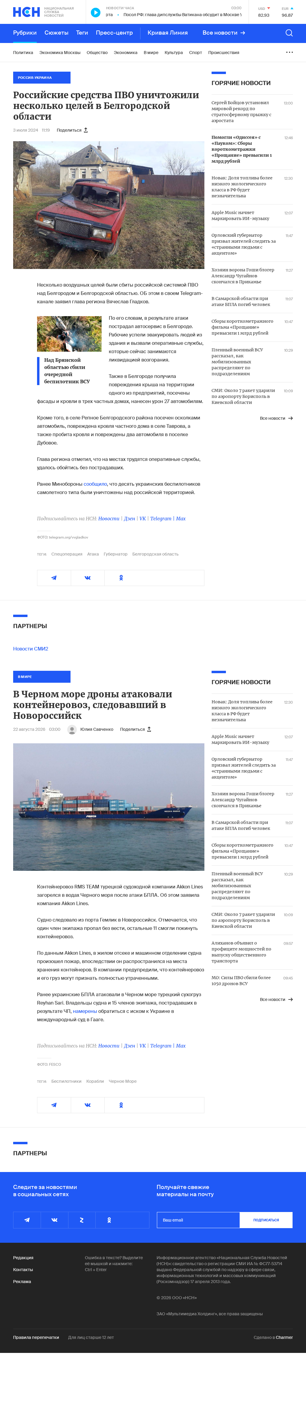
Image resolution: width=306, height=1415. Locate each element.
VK (143, 519)
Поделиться (69, 130)
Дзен (129, 519)
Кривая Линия (168, 32)
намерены (85, 1011)
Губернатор (116, 554)
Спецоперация (66, 554)
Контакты (23, 1269)
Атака (93, 554)
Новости (109, 519)
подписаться (266, 1220)
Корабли (95, 1081)
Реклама (22, 1281)
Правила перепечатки (36, 1337)
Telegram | (163, 519)
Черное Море (123, 1081)
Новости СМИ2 (30, 649)
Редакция (23, 1257)
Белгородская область (155, 554)
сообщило (95, 484)
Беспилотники (66, 1081)
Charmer (284, 1337)
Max (181, 519)
